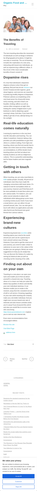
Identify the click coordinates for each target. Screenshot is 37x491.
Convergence (7, 440)
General (24, 49)
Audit (5, 454)
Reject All (18, 487)
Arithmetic (6, 457)
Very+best (10, 344)
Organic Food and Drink (17, 2)
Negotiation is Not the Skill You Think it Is (16, 403)
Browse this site (9, 324)
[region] (18, 474)
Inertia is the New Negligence (12, 437)
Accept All (18, 476)
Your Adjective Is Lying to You (12, 448)
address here (10, 332)
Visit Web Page (8, 328)
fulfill (5, 179)
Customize (18, 481)
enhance (27, 87)
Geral (5, 385)
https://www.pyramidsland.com (14, 312)
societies (24, 233)
